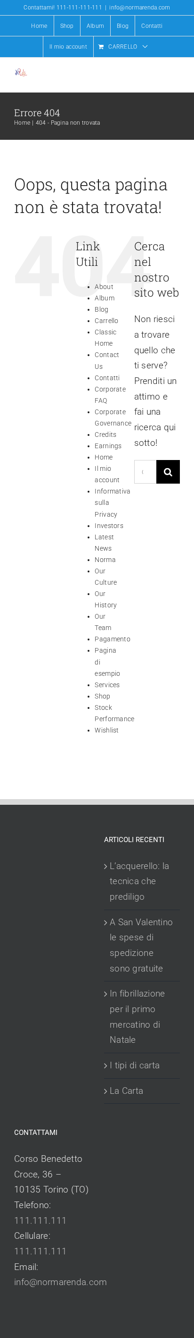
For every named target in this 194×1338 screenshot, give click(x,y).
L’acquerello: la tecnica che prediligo (140, 881)
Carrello (106, 320)
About (104, 286)
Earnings (108, 446)
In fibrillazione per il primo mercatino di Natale (137, 1016)
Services (107, 685)
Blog (101, 309)
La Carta (126, 1090)
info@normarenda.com (139, 7)
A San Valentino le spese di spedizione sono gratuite (141, 945)
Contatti (107, 378)
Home (104, 457)
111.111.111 (40, 1220)
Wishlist (107, 730)
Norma (105, 559)
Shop (102, 696)
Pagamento (112, 639)
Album (104, 298)
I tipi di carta (135, 1065)
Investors (109, 525)
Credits (105, 434)
